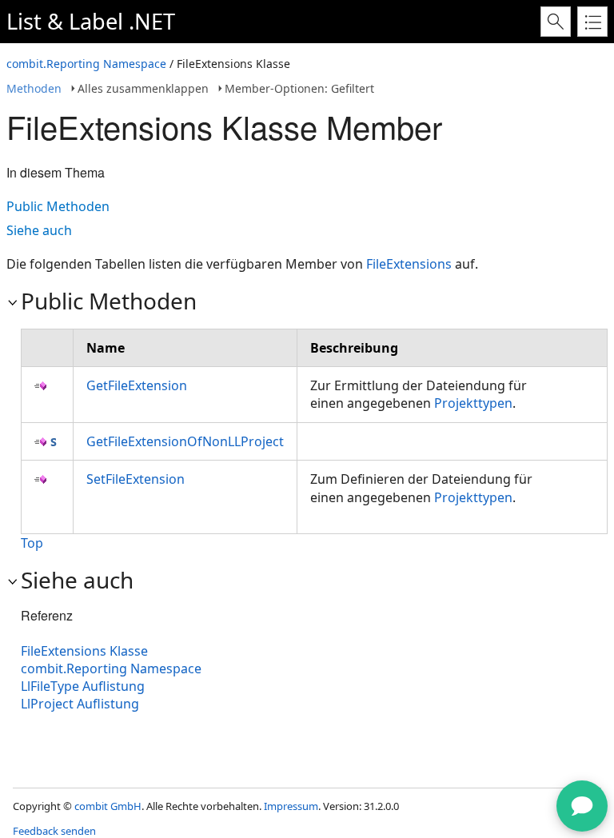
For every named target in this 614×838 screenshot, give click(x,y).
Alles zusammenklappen (143, 88)
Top (32, 543)
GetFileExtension (136, 385)
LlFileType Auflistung (83, 686)
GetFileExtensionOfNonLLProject (185, 441)
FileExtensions (409, 264)
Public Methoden (58, 206)
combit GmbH (108, 806)
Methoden (34, 88)
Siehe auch (39, 230)
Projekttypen (473, 403)
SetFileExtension (135, 479)
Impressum (291, 806)
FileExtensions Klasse (84, 651)
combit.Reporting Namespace (86, 63)
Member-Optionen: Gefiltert (299, 88)
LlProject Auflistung (80, 703)
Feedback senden (54, 831)
